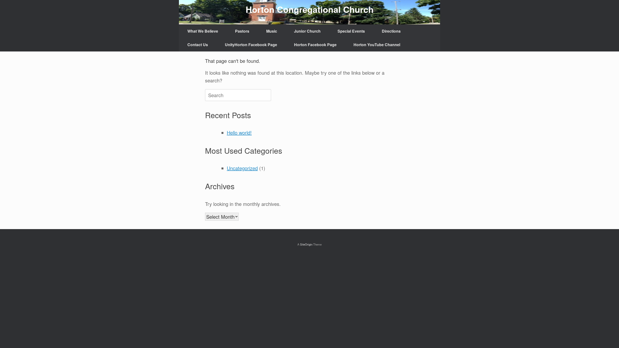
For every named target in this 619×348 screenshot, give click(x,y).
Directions (391, 31)
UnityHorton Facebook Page (251, 44)
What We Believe (202, 31)
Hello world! (239, 132)
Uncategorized (242, 168)
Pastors (242, 31)
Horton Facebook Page (315, 44)
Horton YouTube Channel (377, 44)
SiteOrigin (306, 244)
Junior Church (307, 31)
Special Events (351, 31)
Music (271, 31)
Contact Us (197, 44)
